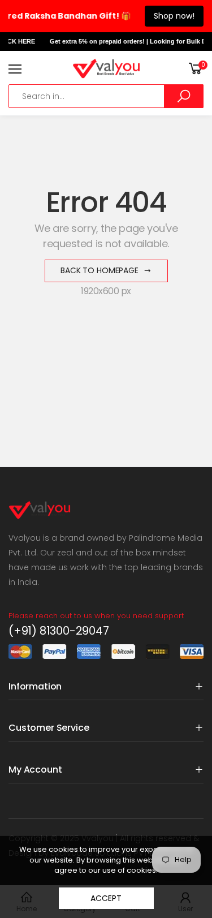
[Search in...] (184, 96)
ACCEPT (105, 898)
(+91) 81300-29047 (58, 631)
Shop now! (174, 15)
